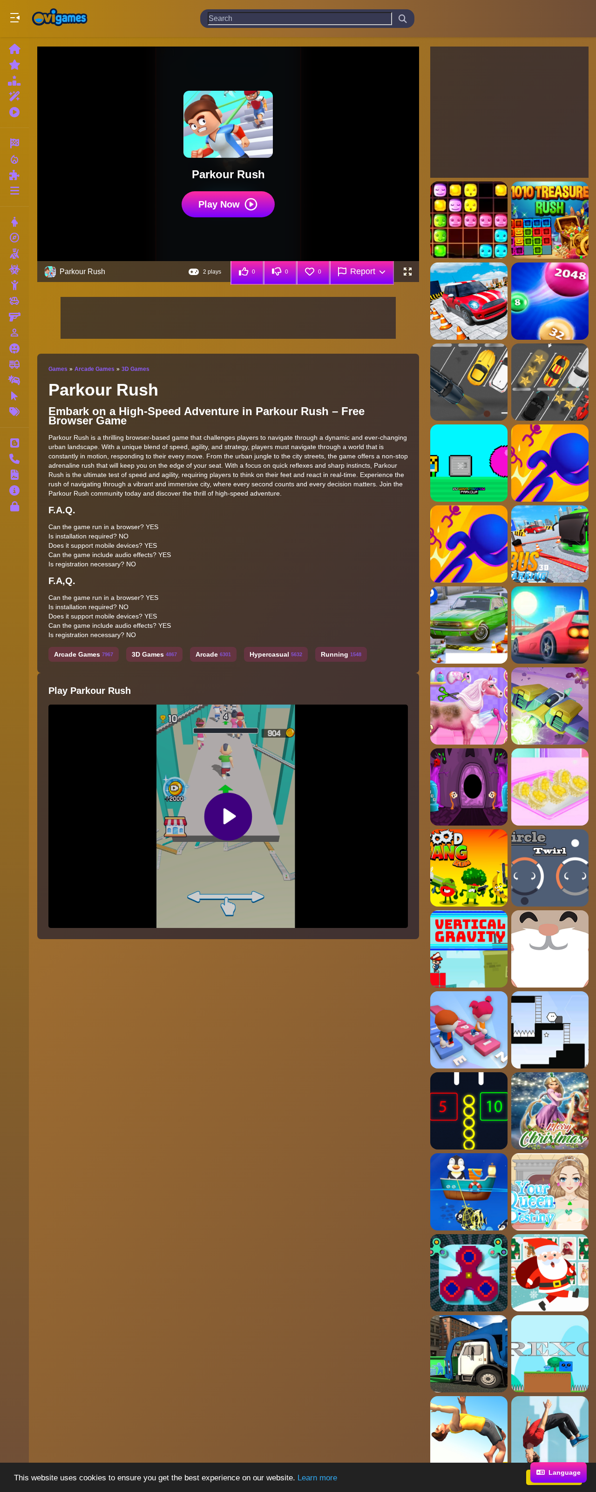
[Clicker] (14, 396)
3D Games (135, 369)
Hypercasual (276, 654)
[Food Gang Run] (469, 868)
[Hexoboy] (550, 1030)
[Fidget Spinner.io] (469, 1272)
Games (58, 369)
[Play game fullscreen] (407, 272)
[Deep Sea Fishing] (469, 1191)
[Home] (14, 49)
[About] (14, 490)
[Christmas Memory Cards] (550, 1272)
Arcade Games (94, 369)
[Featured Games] (14, 96)
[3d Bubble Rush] (550, 463)
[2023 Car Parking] (469, 301)
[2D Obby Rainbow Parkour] (469, 463)
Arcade (213, 654)
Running (341, 654)
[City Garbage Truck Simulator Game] (469, 1353)
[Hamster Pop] (550, 949)
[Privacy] (14, 506)
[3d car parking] (469, 625)
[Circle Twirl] (550, 868)
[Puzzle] (14, 175)
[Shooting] (14, 254)
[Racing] (14, 143)
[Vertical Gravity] (469, 949)
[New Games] (14, 65)
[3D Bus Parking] (550, 544)
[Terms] (14, 475)
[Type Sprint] (469, 1030)
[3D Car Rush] (550, 625)
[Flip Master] (550, 1434)
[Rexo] (550, 1353)
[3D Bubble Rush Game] (469, 544)
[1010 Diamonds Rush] (469, 220)
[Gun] (14, 317)
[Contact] (14, 459)
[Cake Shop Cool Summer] (550, 787)
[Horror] (14, 348)
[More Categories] (14, 191)
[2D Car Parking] (469, 382)
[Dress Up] (14, 222)
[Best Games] (14, 80)
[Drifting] (14, 380)
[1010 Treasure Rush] (550, 220)
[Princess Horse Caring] (469, 706)
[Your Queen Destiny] (550, 1191)
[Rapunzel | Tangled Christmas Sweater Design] (550, 1110)
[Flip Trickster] (469, 1434)
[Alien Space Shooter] (550, 706)
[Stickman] (14, 285)
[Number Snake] (469, 1110)
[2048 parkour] (550, 301)
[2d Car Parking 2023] (550, 382)
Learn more (317, 1477)
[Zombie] (14, 269)
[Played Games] (14, 112)
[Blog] (14, 443)
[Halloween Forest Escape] (469, 787)
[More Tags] (14, 412)
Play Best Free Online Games (60, 19)
